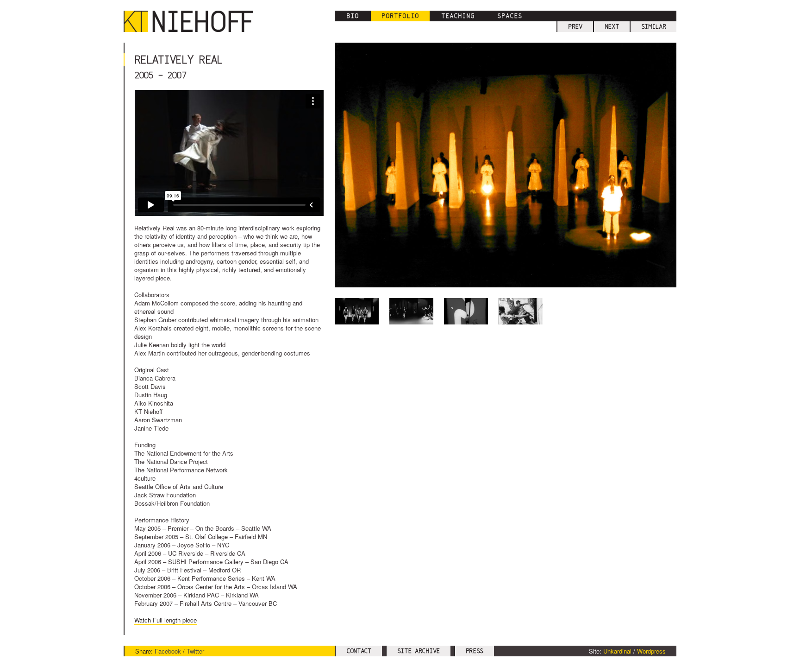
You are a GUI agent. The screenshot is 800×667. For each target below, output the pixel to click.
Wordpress (651, 651)
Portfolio (400, 15)
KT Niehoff (193, 21)
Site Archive (418, 650)
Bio (352, 15)
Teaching (458, 15)
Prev (575, 26)
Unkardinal (617, 651)
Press (475, 650)
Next (612, 26)
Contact (358, 650)
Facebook (168, 651)
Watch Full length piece (165, 620)
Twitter (195, 651)
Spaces (509, 15)
